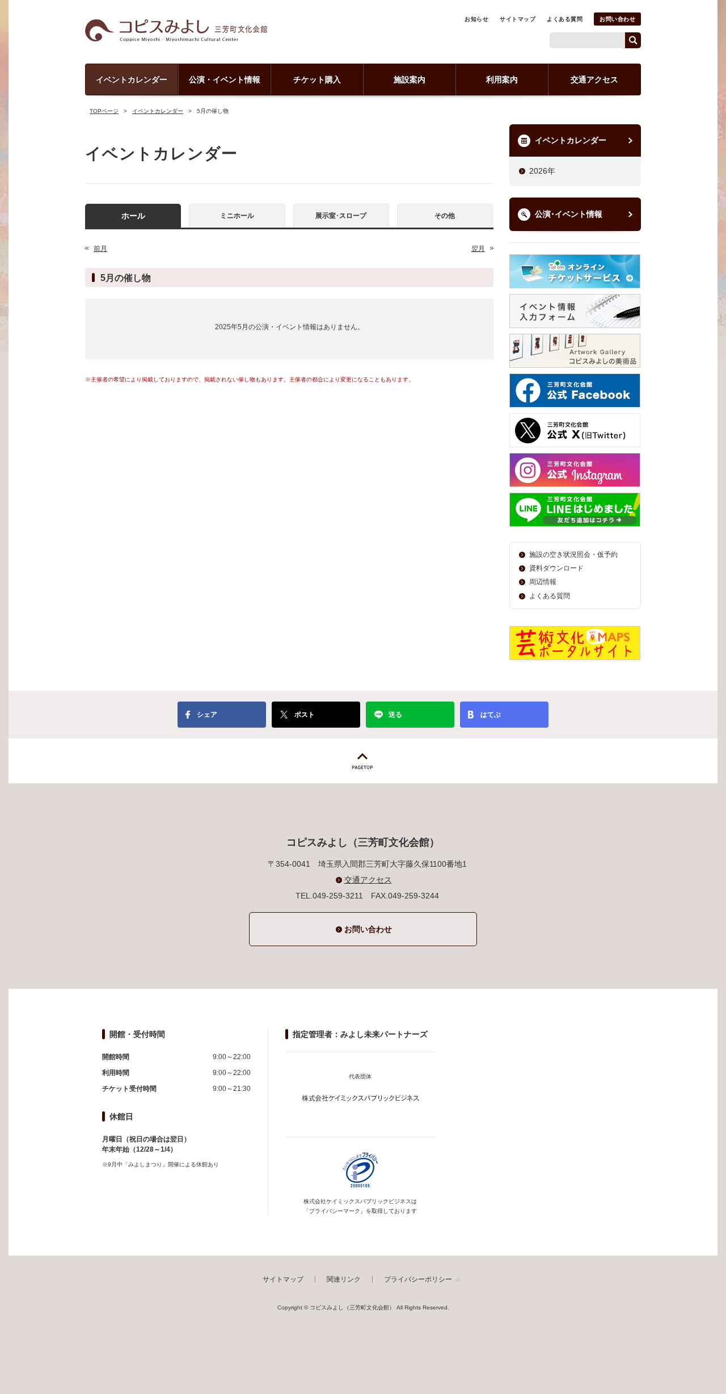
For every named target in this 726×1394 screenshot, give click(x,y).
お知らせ (476, 19)
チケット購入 (317, 79)
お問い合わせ (617, 19)
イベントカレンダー (131, 79)
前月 (100, 249)
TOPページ (104, 111)
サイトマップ (517, 19)
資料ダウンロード (556, 568)
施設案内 (409, 79)
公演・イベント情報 (224, 79)
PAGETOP (363, 760)
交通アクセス (594, 79)
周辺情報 (542, 582)
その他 (444, 216)
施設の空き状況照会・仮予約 (573, 555)
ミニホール (237, 216)
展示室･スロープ (340, 216)
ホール (133, 215)
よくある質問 (565, 19)
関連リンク (344, 1279)
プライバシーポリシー (418, 1279)
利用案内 (502, 79)
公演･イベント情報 (568, 214)
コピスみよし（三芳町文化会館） (176, 30)
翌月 (478, 249)
